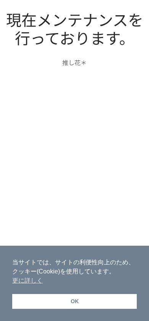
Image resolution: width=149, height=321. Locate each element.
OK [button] (75, 301)
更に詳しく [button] (27, 280)
